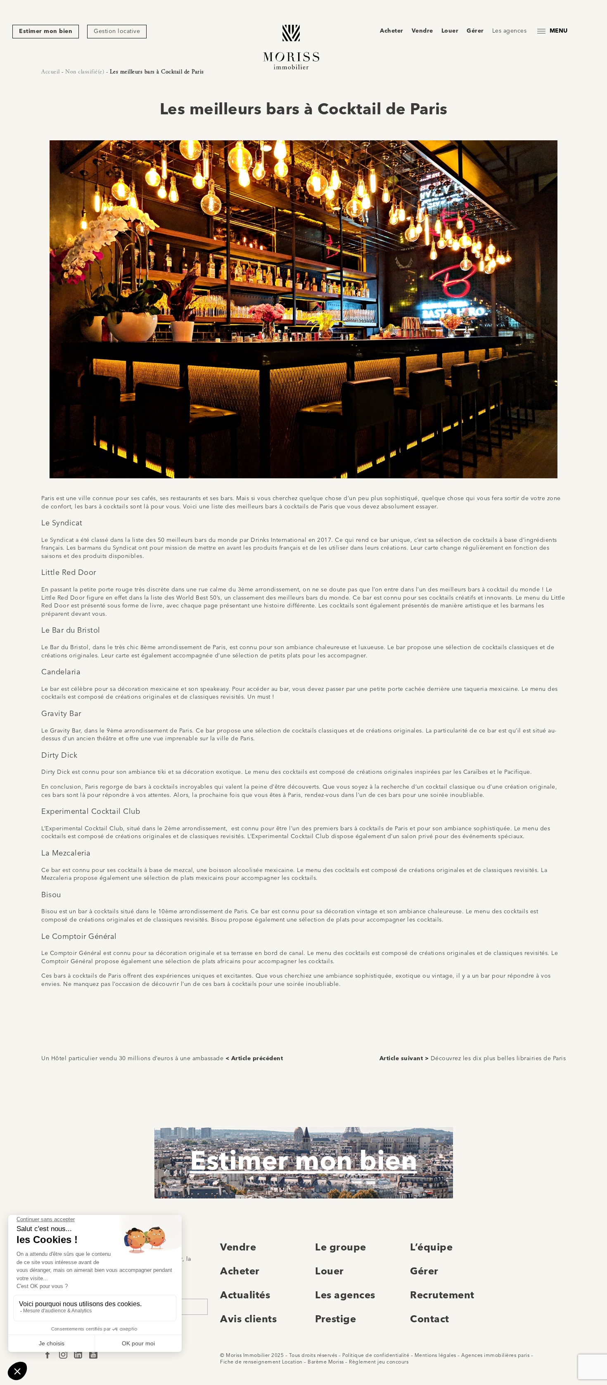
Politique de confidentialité (375, 1355)
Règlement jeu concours (378, 1362)
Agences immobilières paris (495, 1355)
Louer (450, 31)
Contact (429, 1320)
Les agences (509, 31)
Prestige (335, 1320)
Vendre (422, 31)
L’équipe (431, 1248)
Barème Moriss (326, 1362)
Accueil (50, 72)
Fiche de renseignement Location (261, 1362)
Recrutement (442, 1296)
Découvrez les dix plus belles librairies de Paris (498, 1058)
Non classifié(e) (84, 72)
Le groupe (340, 1248)
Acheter (391, 31)
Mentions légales (435, 1355)
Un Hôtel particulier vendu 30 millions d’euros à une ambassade (132, 1058)
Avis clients (248, 1320)
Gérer (475, 31)
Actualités (245, 1296)
